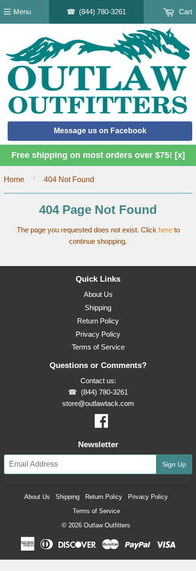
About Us (98, 294)
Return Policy (98, 321)
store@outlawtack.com (98, 403)
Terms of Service (98, 347)
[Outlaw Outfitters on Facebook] (101, 424)
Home (14, 179)
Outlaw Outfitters (107, 525)
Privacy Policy (98, 334)
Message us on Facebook (100, 131)
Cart (184, 12)
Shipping (98, 308)
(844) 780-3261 (102, 12)
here (165, 230)
